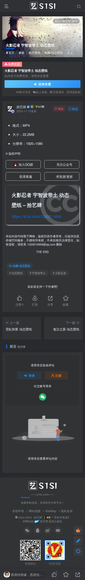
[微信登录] (42, 397)
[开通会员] (78, 530)
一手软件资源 (59, 517)
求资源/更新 (64, 176)
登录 (32, 375)
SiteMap (50, 511)
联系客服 (25, 176)
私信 (75, 109)
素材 (21, 52)
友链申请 (18, 511)
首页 (11, 52)
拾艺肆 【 (39, 517)
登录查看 (44, 84)
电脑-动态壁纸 (53, 52)
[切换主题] (78, 551)
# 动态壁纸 (15, 273)
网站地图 (35, 511)
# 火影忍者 (59, 273)
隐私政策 (67, 511)
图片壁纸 (34, 52)
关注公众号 (64, 164)
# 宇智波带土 (38, 273)
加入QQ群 (26, 164)
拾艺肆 (21, 106)
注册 (58, 375)
